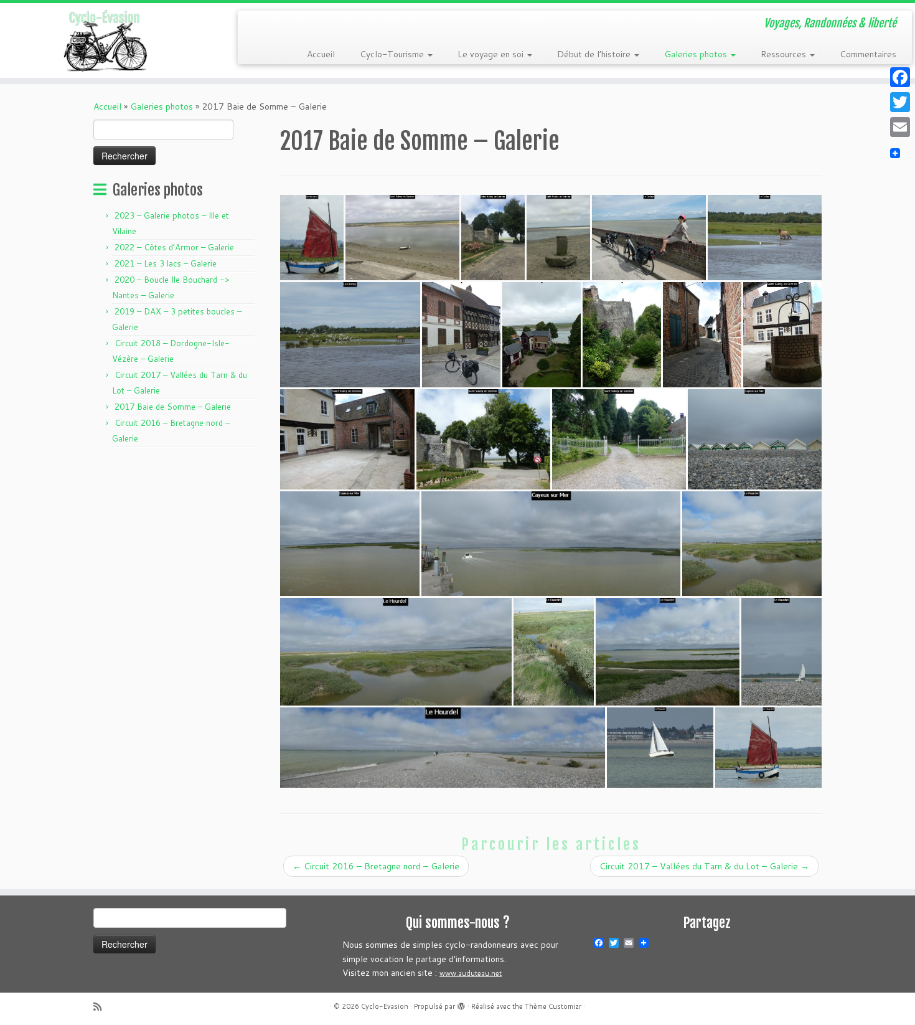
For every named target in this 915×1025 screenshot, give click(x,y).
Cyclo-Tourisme (393, 54)
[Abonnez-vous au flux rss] (101, 1006)
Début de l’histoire (595, 54)
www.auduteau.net (470, 973)
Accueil (321, 54)
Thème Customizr (553, 1006)
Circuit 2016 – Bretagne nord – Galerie (376, 866)
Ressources (785, 54)
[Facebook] (900, 77)
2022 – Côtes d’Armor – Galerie (174, 247)
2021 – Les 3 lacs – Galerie (166, 263)
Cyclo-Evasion (384, 1006)
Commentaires (868, 54)
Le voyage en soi (492, 54)
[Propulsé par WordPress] (461, 1003)
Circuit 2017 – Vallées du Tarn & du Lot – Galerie (704, 866)
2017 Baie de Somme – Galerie (173, 406)
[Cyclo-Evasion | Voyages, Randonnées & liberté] (105, 40)
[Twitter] (900, 102)
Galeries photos (697, 54)
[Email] (900, 127)
